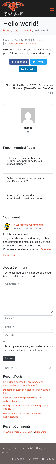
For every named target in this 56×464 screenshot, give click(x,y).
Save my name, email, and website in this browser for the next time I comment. (28, 348)
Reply (6, 255)
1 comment (31, 43)
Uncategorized (15, 43)
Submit (9, 358)
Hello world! (41, 431)
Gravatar (46, 249)
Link (13, 255)
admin (39, 40)
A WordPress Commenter (28, 224)
